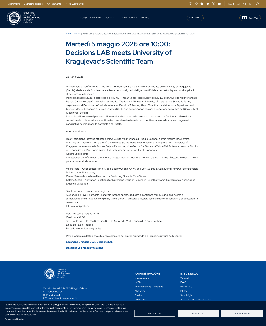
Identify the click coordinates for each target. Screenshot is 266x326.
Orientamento (54, 3)
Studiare (95, 17)
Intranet (184, 290)
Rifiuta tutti (198, 313)
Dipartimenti (13, 3)
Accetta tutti (242, 313)
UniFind (138, 282)
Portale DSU (186, 286)
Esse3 (183, 282)
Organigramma (142, 277)
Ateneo (145, 17)
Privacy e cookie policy (14, 319)
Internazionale (127, 17)
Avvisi (77, 33)
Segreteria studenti (33, 3)
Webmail (184, 277)
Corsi (83, 17)
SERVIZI (253, 17)
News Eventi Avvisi (75, 3)
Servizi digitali (186, 295)
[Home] (23, 18)
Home (68, 33)
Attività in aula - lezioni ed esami (195, 299)
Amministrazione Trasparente (149, 286)
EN (250, 4)
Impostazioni (154, 313)
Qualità (138, 295)
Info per (194, 17)
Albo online (140, 290)
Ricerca (109, 17)
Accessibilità (140, 299)
